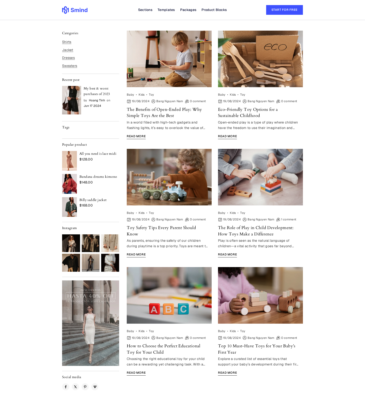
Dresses (68, 58)
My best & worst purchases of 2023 (97, 91)
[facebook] (65, 386)
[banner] (90, 323)
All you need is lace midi (97, 153)
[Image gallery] (71, 243)
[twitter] (75, 386)
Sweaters (69, 66)
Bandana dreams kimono (98, 176)
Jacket (67, 50)
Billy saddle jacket (93, 200)
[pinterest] (85, 386)
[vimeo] (94, 386)
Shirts (66, 42)
